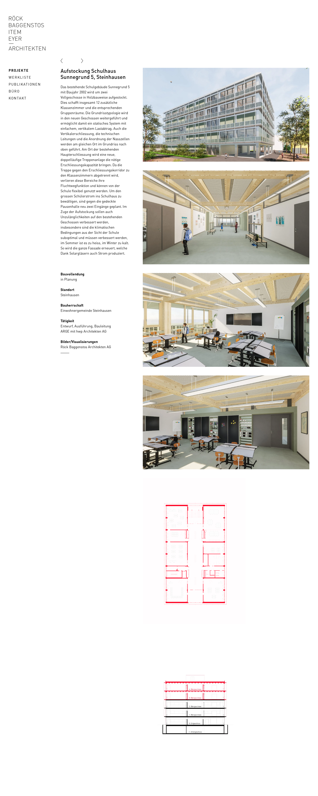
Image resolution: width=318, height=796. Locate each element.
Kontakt (18, 98)
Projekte (19, 70)
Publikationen (25, 84)
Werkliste (20, 77)
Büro (14, 91)
